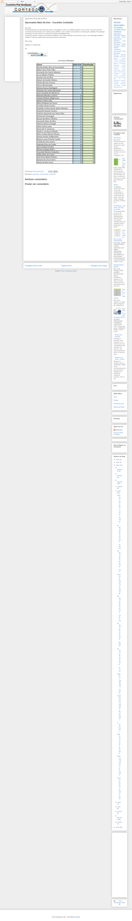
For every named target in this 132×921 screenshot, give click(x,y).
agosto (120, 486)
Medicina (123, 77)
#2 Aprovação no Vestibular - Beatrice (119, 635)
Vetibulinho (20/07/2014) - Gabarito (119, 683)
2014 (118, 465)
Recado (124, 82)
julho (119, 491)
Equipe (116, 400)
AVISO (116, 185)
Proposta (117, 40)
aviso (124, 40)
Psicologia (116, 82)
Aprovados (36, 174)
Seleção (123, 55)
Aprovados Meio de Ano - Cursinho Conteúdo (119, 509)
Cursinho (117, 30)
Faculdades (118, 28)
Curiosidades (122, 61)
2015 (121, 56)
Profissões (117, 35)
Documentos (122, 63)
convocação (117, 85)
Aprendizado (117, 42)
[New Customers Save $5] (120, 904)
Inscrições (117, 37)
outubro (119, 475)
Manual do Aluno (119, 407)
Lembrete (123, 75)
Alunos (117, 22)
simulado (116, 56)
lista (115, 87)
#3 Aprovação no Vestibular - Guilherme (119, 608)
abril (119, 807)
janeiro (120, 822)
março (120, 811)
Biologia (115, 58)
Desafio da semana (118, 335)
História (115, 71)
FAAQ (124, 51)
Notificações (117, 80)
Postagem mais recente (33, 266)
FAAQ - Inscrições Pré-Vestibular (119, 743)
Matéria (119, 77)
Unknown (119, 430)
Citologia (116, 60)
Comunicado (117, 51)
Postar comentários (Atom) (69, 271)
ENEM (124, 44)
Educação (117, 46)
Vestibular (117, 32)
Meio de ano (120, 78)
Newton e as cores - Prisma (119, 358)
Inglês (124, 73)
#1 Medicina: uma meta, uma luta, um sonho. (119, 207)
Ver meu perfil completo (118, 433)
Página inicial (66, 266)
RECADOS (117, 138)
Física (124, 68)
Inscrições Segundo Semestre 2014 (119, 788)
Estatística (116, 66)
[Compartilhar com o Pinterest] (57, 171)
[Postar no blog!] (51, 171)
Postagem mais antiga (99, 266)
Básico (124, 58)
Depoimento (118, 39)
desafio (124, 85)
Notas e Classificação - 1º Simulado (119, 765)
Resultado (123, 83)
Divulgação (117, 44)
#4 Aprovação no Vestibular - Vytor (119, 561)
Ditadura (116, 63)
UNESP (116, 47)
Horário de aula (122, 71)
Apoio (124, 56)
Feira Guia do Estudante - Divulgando (119, 584)
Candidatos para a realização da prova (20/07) (119, 708)
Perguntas (123, 80)
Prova (124, 37)
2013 (118, 827)
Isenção (116, 75)
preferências (119, 87)
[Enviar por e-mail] (49, 171)
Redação (116, 83)
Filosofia (116, 68)
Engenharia (116, 65)
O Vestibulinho (119, 727)
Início (115, 397)
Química (116, 55)
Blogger (77, 917)
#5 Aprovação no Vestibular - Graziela (119, 537)
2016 (118, 459)
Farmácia (123, 66)
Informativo (116, 73)
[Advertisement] (66, 246)
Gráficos (123, 70)
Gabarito (123, 46)
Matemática (117, 34)
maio (119, 802)
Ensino (124, 65)
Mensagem (117, 53)
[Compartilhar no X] (53, 171)
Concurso (116, 61)
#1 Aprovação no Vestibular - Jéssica (119, 660)
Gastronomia (117, 70)
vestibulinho (52, 174)
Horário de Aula (119, 403)
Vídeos (123, 35)
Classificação (44, 174)
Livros (115, 77)
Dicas (123, 30)
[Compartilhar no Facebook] (55, 171)
